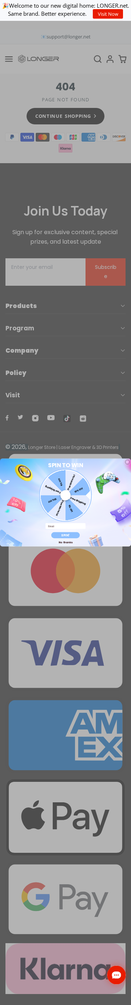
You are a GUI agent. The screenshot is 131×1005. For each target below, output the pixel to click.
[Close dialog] (127, 462)
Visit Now (108, 14)
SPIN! (65, 535)
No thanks (65, 542)
